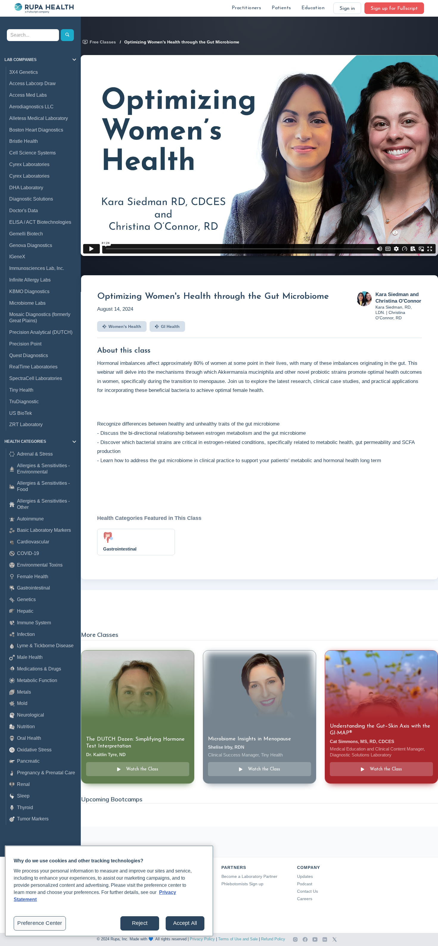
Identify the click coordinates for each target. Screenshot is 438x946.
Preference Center (39, 923)
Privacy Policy (202, 939)
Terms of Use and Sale (238, 939)
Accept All (185, 923)
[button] (246, 8)
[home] (44, 8)
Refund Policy (273, 939)
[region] (109, 890)
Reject (139, 923)
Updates (305, 876)
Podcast (304, 883)
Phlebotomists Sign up (242, 883)
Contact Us (307, 891)
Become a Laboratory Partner (249, 876)
